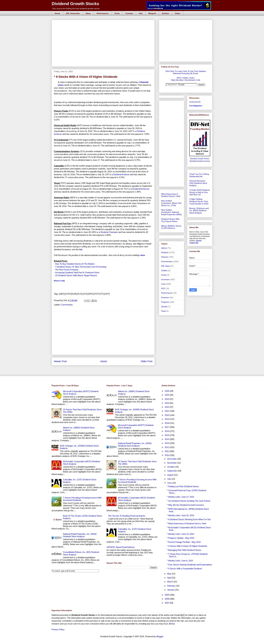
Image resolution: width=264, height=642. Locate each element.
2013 (167, 443)
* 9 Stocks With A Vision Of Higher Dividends (187, 546)
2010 (167, 455)
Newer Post (60, 361)
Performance (102, 13)
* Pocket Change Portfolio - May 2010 (184, 542)
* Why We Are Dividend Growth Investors (185, 505)
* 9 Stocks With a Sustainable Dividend (184, 568)
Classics (164, 257)
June (169, 483)
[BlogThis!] (87, 300)
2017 (167, 427)
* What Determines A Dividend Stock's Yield (186, 523)
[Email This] (85, 300)
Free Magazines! (195, 106)
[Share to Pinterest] (95, 300)
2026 (167, 391)
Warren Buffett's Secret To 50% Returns (171, 227)
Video (177, 13)
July (169, 479)
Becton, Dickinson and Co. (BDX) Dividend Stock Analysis (199, 210)
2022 (167, 407)
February (171, 586)
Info (141, 13)
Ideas (88, 13)
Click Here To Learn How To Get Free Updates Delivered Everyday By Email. (185, 72)
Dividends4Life (195, 102)
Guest (163, 275)
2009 (167, 595)
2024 (167, 399)
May (169, 573)
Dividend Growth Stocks (75, 3)
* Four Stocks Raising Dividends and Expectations (189, 564)
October (171, 467)
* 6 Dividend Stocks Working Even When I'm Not (189, 519)
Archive (165, 13)
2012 (167, 447)
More (171, 623)
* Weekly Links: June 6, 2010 (180, 560)
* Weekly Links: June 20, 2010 (180, 515)
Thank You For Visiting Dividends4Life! (199, 175)
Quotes (164, 306)
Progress (165, 302)
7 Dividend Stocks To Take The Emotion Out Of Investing (80, 267)
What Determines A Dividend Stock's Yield (170, 195)
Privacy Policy (58, 629)
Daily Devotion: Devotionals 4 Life (185, 80)
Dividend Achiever (121, 174)
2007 (167, 603)
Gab (191, 78)
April (169, 577)
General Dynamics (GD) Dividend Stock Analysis (198, 183)
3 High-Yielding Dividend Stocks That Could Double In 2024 (198, 201)
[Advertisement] (104, 23)
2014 (167, 439)
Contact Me (193, 243)
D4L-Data (165, 266)
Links (163, 284)
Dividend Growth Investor (200, 161)
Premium (165, 297)
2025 (167, 395)
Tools (117, 13)
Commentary (67, 304)
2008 (167, 599)
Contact (129, 13)
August (170, 475)
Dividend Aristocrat (140, 189)
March (170, 581)
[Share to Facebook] (93, 300)
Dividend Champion (109, 232)
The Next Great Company (66, 269)
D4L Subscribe (73, 13)
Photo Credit (59, 281)
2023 (167, 403)
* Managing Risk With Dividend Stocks (184, 550)
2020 (167, 415)
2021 (167, 411)
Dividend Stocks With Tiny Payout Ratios (170, 220)
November (172, 463)
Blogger (159, 636)
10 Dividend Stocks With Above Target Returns (76, 275)
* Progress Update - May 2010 (180, 538)
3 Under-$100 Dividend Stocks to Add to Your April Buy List (199, 192)
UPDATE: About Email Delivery (121, 547)
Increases (165, 279)
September (172, 471)
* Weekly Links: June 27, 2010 (180, 497)
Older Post (146, 361)
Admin (164, 248)
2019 (167, 419)
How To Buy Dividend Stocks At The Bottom (75, 264)
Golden (164, 270)
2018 (167, 423)
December (172, 459)
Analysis (164, 252)
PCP (163, 288)
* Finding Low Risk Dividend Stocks (183, 486)
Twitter (185, 78)
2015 (167, 435)
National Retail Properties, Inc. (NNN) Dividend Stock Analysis (80, 535)
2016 (167, 431)
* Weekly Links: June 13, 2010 (180, 534)
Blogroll (152, 13)
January (171, 590)
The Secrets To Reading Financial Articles (126, 516)
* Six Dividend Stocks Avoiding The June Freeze (188, 501)
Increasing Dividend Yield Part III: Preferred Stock (77, 272)
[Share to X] (90, 300)
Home (57, 13)
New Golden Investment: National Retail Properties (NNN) (171, 212)
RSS (179, 78)
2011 (167, 451)
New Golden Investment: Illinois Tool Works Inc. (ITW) (171, 203)
